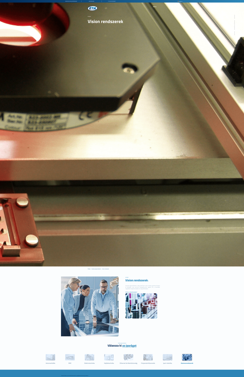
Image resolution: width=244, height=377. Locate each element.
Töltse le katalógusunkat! (131, 292)
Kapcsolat (234, 33)
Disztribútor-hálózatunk (234, 25)
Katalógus (234, 17)
